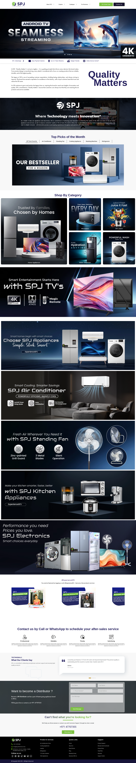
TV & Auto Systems (44, 753)
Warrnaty (100, 753)
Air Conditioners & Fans (45, 743)
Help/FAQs (100, 750)
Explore (61, 4)
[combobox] (72, 691)
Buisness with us (73, 756)
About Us (71, 745)
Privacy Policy (101, 748)
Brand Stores (72, 748)
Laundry (42, 748)
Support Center (101, 756)
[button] (64, 54)
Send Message (77, 709)
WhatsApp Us (68, 732)
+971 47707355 (68, 726)
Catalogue (72, 4)
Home (70, 743)
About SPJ (49, 4)
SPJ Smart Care (106, 4)
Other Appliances (44, 756)
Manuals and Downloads (103, 745)
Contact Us (119, 4)
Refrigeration (43, 750)
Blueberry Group (72, 753)
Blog (70, 750)
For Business (84, 4)
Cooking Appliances (44, 745)
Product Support (101, 743)
